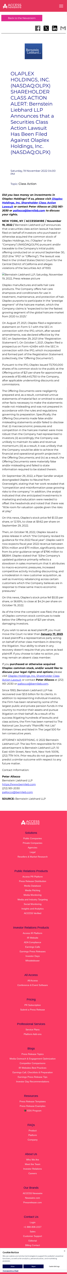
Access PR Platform (32, 876)
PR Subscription (32, 1005)
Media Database (32, 885)
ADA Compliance (32, 942)
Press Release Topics (32, 1054)
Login (32, 1222)
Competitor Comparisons (32, 1063)
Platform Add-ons (32, 1034)
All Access (32, 980)
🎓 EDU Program (32, 1110)
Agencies (32, 847)
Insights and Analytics (32, 908)
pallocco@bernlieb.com (33, 683)
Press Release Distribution (32, 881)
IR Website (32, 937)
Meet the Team (32, 1164)
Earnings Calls (32, 947)
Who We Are (32, 1159)
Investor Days (33, 956)
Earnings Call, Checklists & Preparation (33, 1072)
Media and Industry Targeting (33, 899)
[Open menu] (61, 6)
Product (33, 1130)
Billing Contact (32, 1245)
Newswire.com (32, 1198)
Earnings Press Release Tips (32, 1077)
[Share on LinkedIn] (54, 28)
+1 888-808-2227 (32, 1227)
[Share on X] (46, 28)
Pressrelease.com (32, 1202)
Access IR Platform (32, 933)
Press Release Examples (32, 1106)
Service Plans (33, 1029)
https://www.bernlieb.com (19, 784)
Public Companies (32, 838)
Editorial (32, 1240)
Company (33, 1139)
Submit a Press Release (32, 1009)
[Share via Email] (63, 28)
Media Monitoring (32, 895)
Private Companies (32, 843)
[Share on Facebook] (37, 28)
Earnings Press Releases (33, 951)
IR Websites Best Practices (32, 1067)
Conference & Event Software (32, 985)
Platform (32, 1135)
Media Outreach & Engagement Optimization (33, 1058)
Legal (32, 852)
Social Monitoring (32, 904)
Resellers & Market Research (33, 856)
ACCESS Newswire (32, 1193)
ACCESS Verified (32, 913)
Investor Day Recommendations (32, 1081)
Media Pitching (32, 890)
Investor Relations (32, 1168)
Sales (32, 1231)
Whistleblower (32, 960)
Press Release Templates (33, 1101)
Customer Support (32, 1236)
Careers (32, 1173)
